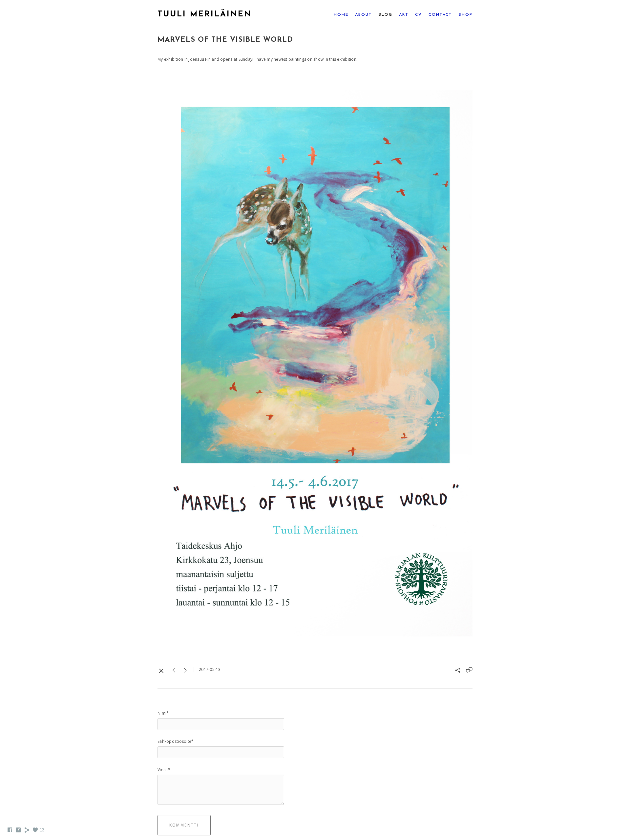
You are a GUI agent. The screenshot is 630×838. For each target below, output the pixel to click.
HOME (341, 15)
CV (418, 15)
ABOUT (363, 15)
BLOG (385, 15)
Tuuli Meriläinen (205, 14)
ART (404, 15)
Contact (440, 15)
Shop (465, 15)
